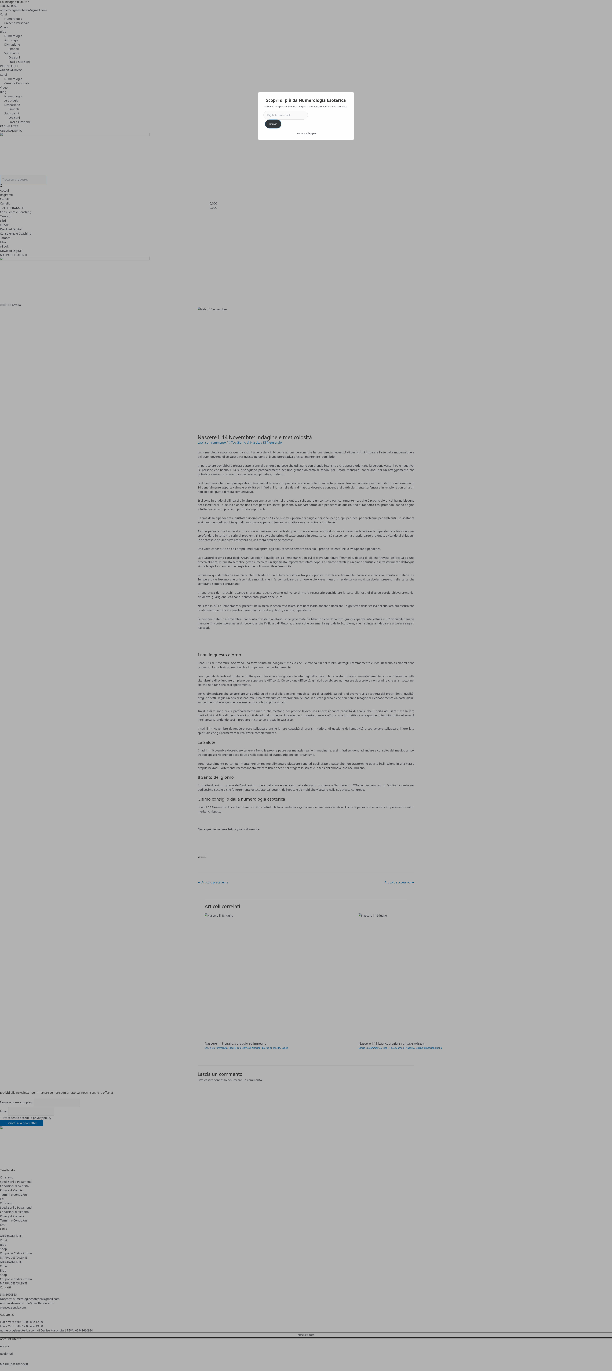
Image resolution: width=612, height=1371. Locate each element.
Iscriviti (273, 124)
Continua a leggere (306, 133)
